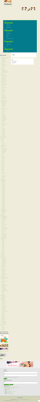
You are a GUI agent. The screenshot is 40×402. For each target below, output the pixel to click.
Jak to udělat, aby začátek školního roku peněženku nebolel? (12, 387)
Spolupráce (3, 166)
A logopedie (3, 181)
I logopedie (3, 193)
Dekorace (3, 299)
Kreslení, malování (4, 303)
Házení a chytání (4, 150)
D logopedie (3, 188)
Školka (3, 122)
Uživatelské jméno (5, 371)
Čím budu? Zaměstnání (4, 83)
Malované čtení (3, 255)
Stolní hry (3, 167)
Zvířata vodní (3, 135)
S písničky (3, 250)
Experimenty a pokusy (3, 136)
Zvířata (3, 320)
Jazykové (3, 272)
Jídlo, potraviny (3, 220)
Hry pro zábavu (3, 301)
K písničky (3, 244)
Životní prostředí (4, 294)
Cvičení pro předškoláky (4, 148)
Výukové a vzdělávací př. (3, 321)
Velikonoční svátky (4, 62)
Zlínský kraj (3, 268)
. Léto (1, 63)
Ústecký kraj (3, 266)
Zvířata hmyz (3, 130)
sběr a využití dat (28, 399)
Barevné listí (3, 69)
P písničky (3, 249)
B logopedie (3, 182)
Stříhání (3, 314)
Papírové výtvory (4, 309)
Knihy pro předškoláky (8, 33)
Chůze (2, 147)
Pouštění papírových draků (5, 71)
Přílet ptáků (3, 60)
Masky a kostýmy (4, 306)
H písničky (3, 242)
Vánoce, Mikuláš (3, 124)
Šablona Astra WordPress (15, 400)
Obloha (3, 226)
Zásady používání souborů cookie (9, 38)
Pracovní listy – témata (3, 277)
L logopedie (3, 196)
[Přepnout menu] (8, 22)
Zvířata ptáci (3, 132)
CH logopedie (3, 187)
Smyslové (3, 165)
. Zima (1, 74)
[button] (6, 21)
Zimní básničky (3, 128)
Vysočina (3, 267)
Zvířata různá (3, 133)
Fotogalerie (3, 326)
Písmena (3, 92)
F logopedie (3, 190)
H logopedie (3, 192)
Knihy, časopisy (2, 169)
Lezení (3, 154)
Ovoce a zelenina (4, 70)
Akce (2, 325)
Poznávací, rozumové (4, 273)
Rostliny (3, 230)
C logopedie (3, 183)
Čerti (12, 59)
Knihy (2, 88)
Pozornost (3, 159)
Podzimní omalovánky (4, 228)
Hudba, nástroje (3, 218)
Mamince (3, 223)
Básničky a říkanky (3, 101)
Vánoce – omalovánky (4, 233)
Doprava (3, 85)
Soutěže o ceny (2, 295)
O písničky (3, 248)
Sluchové (3, 164)
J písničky (3, 243)
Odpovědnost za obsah (8, 27)
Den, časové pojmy (4, 84)
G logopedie (3, 191)
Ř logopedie (3, 201)
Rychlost (3, 160)
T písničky (3, 251)
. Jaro (1, 56)
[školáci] (4, 342)
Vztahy (3, 293)
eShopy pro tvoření (4, 300)
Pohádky (2, 254)
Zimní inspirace (3, 319)
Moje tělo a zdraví (4, 91)
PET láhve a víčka (4, 310)
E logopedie (3, 189)
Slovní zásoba (3, 163)
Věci (2, 99)
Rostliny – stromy (4, 97)
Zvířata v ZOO (3, 134)
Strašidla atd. (3, 313)
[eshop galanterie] (4, 349)
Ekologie (3, 270)
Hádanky (2, 138)
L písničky (3, 245)
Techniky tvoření (4, 315)
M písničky (3, 246)
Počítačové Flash (4, 157)
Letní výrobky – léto (4, 305)
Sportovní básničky (4, 123)
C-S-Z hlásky (3, 185)
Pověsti (2, 256)
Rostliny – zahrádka (4, 98)
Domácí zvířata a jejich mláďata (5, 57)
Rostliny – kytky (3, 96)
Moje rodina (3, 90)
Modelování (3, 308)
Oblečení (3, 225)
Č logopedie (3, 184)
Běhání (3, 146)
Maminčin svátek (4, 89)
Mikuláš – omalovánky (4, 224)
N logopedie (3, 198)
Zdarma (3, 330)
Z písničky (3, 253)
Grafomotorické (3, 271)
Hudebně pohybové (4, 151)
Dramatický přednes (9, 392)
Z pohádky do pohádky (4, 100)
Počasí (3, 93)
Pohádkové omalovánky (4, 229)
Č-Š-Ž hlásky (3, 186)
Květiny (3, 304)
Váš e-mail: (5, 381)
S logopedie (3, 204)
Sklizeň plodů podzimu (4, 72)
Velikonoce (3, 126)
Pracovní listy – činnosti (3, 269)
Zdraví (2, 127)
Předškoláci (8, 4)
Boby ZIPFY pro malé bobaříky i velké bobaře (11, 391)
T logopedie (3, 205)
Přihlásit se (5, 378)
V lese (2, 73)
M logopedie (3, 197)
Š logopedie (3, 203)
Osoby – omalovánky (4, 227)
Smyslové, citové (4, 275)
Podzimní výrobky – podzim (5, 311)
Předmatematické (4, 274)
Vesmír (3, 292)
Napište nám (7, 35)
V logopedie (3, 207)
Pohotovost (3, 158)
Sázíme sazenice (4, 61)
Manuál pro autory (8, 50)
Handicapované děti (4, 149)
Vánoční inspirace (4, 317)
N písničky (3, 247)
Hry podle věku (2, 139)
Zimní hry (3, 168)
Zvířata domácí (3, 129)
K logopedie (3, 195)
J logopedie (3, 194)
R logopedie (3, 202)
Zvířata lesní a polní (4, 131)
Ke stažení (5, 21)
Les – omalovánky (4, 222)
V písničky (3, 252)
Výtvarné (3, 276)
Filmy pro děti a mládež (3, 137)
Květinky (3, 221)
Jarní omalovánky (4, 219)
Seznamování (3, 161)
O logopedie (3, 199)
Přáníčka (3, 312)
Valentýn (3, 232)
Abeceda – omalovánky (4, 217)
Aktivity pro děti (7, 24)
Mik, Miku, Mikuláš (8, 388)
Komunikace (3, 152)
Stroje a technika (4, 231)
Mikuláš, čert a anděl (4, 307)
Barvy (2, 82)
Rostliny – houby (4, 95)
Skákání (3, 162)
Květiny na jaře (3, 58)
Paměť (2, 156)
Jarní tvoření (3, 302)
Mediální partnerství (8, 44)
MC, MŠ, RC (3, 327)
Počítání (3, 94)
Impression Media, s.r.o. (19, 399)
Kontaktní (3, 153)
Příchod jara (3, 59)
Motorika (3, 155)
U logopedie (3, 206)
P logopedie (3, 200)
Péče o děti (3, 328)
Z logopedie (3, 209)
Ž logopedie (3, 208)
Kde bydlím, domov (4, 87)
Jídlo (2, 86)
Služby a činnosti (4, 329)
